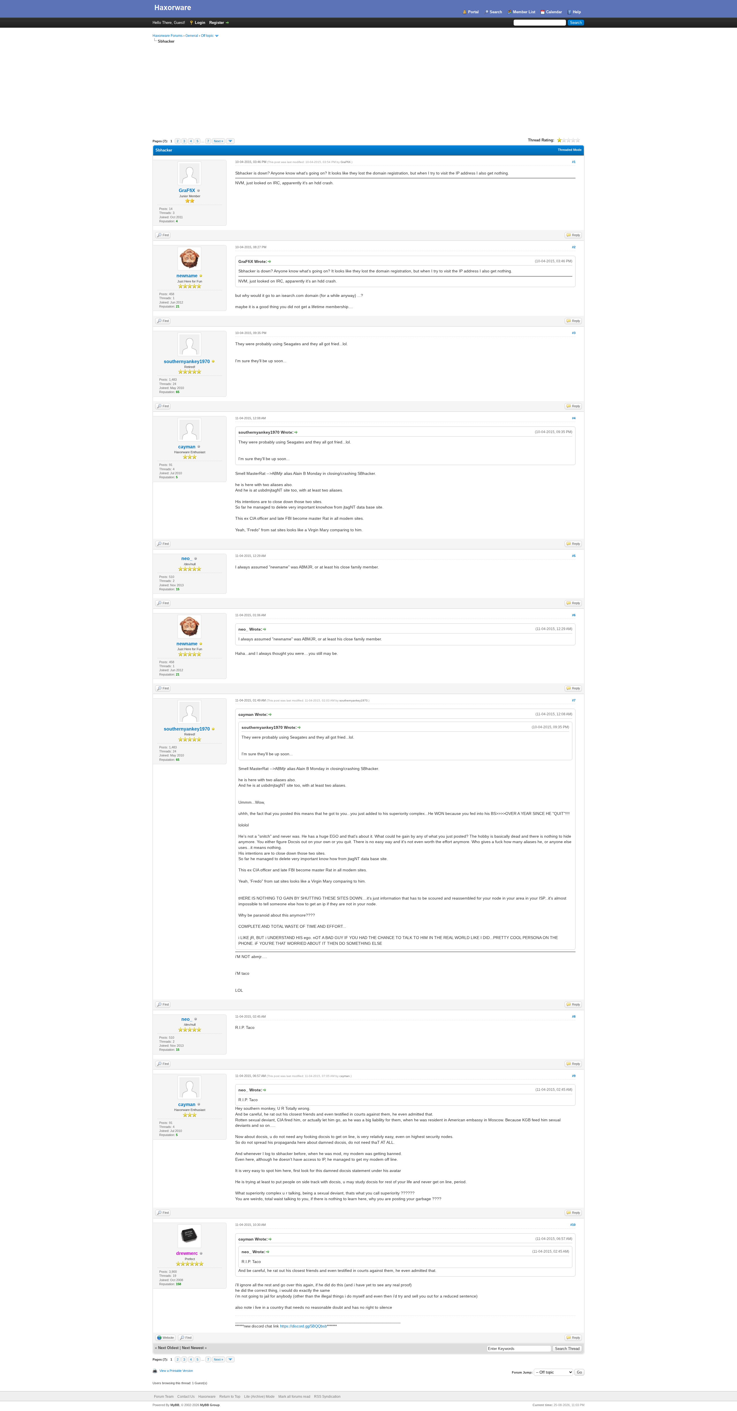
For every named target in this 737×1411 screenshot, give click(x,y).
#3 (573, 333)
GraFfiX (187, 190)
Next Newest (193, 1348)
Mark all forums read (294, 1397)
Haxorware (207, 1397)
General (191, 36)
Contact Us (186, 1397)
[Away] (201, 276)
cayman (186, 446)
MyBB (174, 1405)
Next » (218, 141)
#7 (573, 700)
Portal (473, 12)
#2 (573, 247)
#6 (573, 615)
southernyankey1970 (187, 361)
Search (496, 12)
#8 (573, 1016)
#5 (573, 555)
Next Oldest (168, 1348)
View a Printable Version (176, 1370)
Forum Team (164, 1397)
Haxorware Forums (168, 36)
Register (216, 22)
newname (186, 275)
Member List (524, 12)
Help (577, 12)
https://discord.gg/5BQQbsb (303, 1326)
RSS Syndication (327, 1397)
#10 (572, 1224)
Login (200, 22)
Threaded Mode (570, 149)
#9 (573, 1076)
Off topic (207, 36)
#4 (573, 418)
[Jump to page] (230, 141)
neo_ (186, 558)
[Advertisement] (368, 87)
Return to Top (229, 1397)
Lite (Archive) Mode (259, 1397)
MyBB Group (210, 1405)
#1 (573, 162)
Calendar (554, 12)
